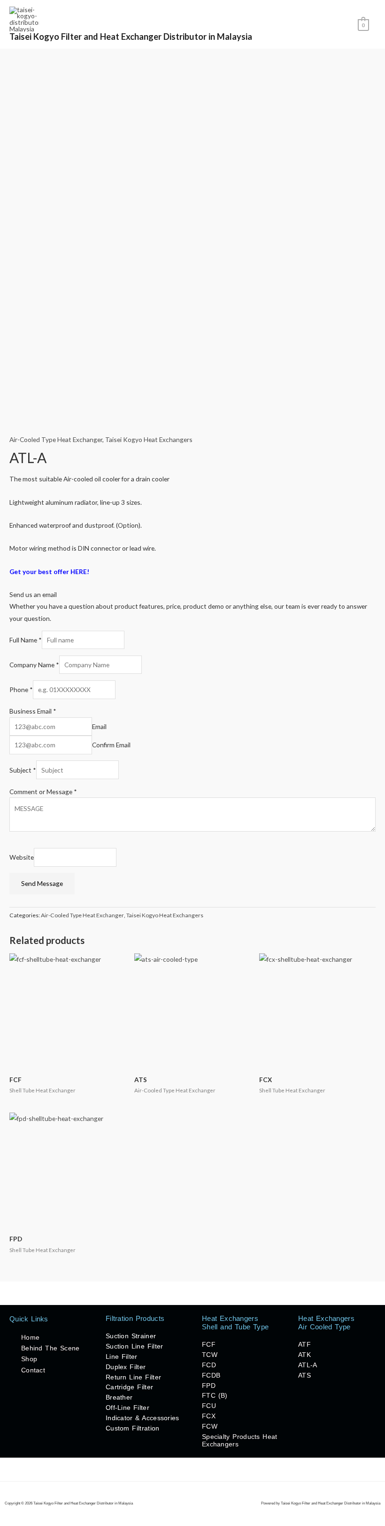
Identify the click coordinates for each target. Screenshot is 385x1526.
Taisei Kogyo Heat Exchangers (148, 439)
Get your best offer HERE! (49, 571)
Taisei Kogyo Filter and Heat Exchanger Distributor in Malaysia (130, 36)
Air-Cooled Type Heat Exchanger (55, 439)
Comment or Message (43, 792)
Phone (21, 689)
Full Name (25, 640)
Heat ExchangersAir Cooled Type (326, 1322)
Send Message (42, 883)
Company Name (34, 665)
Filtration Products (135, 1318)
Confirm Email (111, 745)
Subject (22, 770)
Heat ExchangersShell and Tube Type (235, 1322)
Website (21, 857)
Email (99, 726)
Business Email (32, 711)
